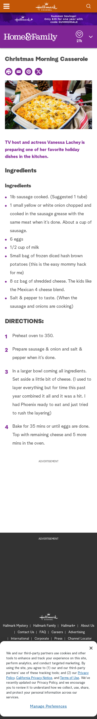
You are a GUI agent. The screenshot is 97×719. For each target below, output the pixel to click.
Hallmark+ (68, 625)
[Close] (91, 648)
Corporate (42, 638)
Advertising (76, 632)
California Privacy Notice (34, 678)
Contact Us (26, 632)
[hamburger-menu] (6, 6)
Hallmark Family (44, 625)
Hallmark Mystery (15, 625)
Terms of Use (69, 678)
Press (58, 638)
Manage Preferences (48, 706)
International (20, 638)
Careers (57, 632)
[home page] (46, 6)
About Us (87, 625)
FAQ (43, 632)
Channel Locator (80, 638)
